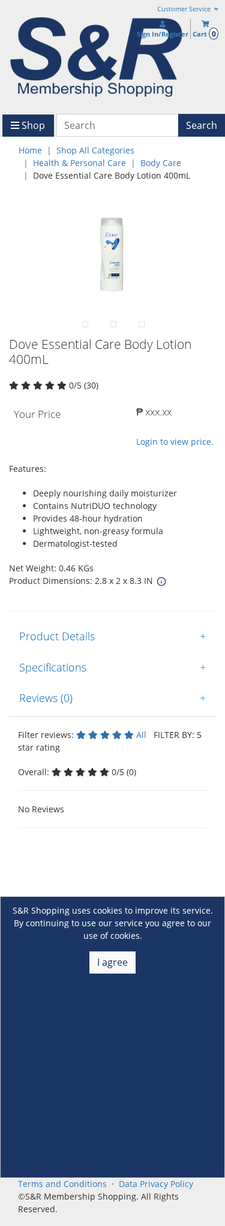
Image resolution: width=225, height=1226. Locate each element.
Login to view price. (175, 441)
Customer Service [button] (184, 9)
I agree (112, 962)
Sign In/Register (162, 33)
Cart (204, 34)
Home (30, 150)
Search (201, 125)
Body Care (160, 162)
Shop (32, 125)
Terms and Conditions (62, 1183)
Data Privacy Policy (156, 1183)
